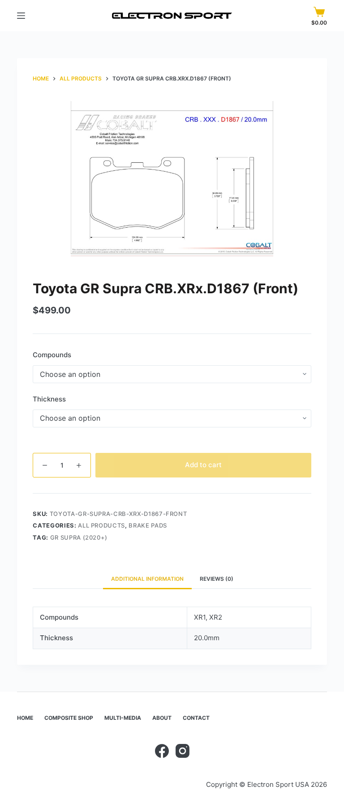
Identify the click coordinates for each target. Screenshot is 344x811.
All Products (101, 525)
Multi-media (122, 717)
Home (25, 717)
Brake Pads (148, 525)
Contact (196, 717)
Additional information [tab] (147, 578)
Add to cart (203, 464)
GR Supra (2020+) (79, 537)
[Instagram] (182, 751)
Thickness (49, 399)
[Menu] (21, 16)
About (162, 717)
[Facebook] (162, 751)
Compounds (52, 355)
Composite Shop (68, 717)
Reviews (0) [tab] (216, 578)
